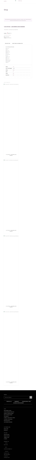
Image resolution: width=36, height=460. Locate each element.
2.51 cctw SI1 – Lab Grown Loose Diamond (11, 231)
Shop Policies (6, 434)
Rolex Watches (7, 420)
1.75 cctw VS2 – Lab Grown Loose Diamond (11, 155)
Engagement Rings (7, 410)
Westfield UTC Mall (6, 453)
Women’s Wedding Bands (9, 413)
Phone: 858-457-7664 (26, 401)
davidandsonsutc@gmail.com (8, 448)
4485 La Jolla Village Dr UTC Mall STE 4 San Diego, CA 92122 (7, 456)
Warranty (16, 401)
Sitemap (5, 438)
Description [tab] (7, 43)
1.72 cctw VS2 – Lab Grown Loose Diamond (11, 382)
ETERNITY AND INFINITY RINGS (9, 417)
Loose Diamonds (9, 37)
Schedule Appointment (18, 402)
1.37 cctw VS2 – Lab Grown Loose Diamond (11, 306)
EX (13, 73)
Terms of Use (6, 437)
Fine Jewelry (6, 416)
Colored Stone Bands (8, 419)
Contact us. (9, 35)
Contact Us (9, 401)
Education (6, 428)
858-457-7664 (6, 444)
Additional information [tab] (17, 43)
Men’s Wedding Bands (8, 414)
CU (13, 66)
